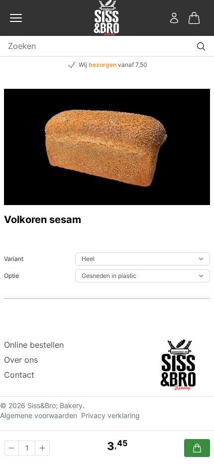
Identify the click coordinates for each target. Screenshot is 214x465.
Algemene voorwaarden (38, 415)
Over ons (21, 360)
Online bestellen (34, 345)
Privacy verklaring (110, 415)
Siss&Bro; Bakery (55, 405)
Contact (19, 375)
